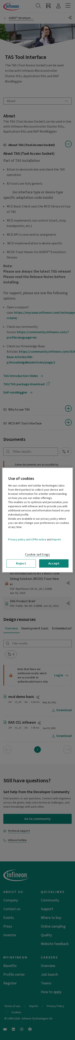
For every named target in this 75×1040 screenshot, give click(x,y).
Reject (21, 563)
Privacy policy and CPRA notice (27, 539)
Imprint (56, 539)
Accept (54, 563)
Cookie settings (37, 554)
